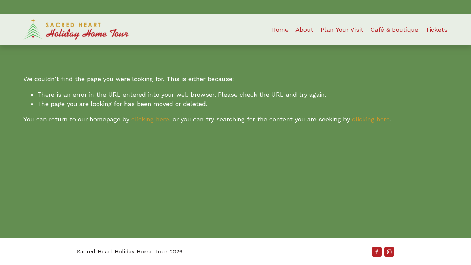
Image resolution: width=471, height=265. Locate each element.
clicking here (150, 119)
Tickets (436, 29)
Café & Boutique (394, 29)
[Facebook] (377, 252)
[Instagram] (389, 252)
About (304, 29)
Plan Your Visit (342, 29)
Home (280, 29)
